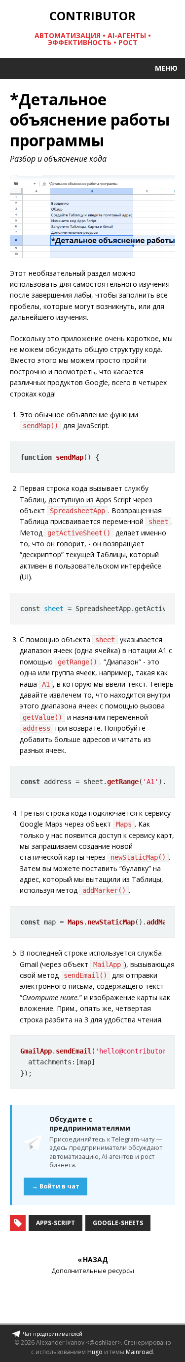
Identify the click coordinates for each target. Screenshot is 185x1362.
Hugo (95, 1352)
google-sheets (118, 1223)
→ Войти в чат (55, 1186)
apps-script (55, 1223)
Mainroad (139, 1352)
